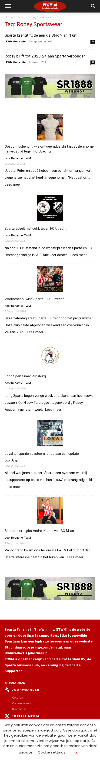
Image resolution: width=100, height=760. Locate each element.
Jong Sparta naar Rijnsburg (25, 376)
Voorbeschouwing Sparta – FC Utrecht (34, 299)
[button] (93, 6)
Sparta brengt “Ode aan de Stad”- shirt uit (41, 35)
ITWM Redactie (15, 41)
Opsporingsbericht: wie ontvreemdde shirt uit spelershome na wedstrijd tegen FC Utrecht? (49, 148)
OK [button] (76, 752)
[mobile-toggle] (7, 6)
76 (93, 41)
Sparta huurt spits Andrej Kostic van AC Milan (39, 531)
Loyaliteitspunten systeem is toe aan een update (42, 454)
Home (9, 17)
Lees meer (13, 184)
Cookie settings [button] (51, 752)
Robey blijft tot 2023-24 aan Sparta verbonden (45, 56)
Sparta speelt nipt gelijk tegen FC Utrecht (36, 228)
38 (93, 62)
